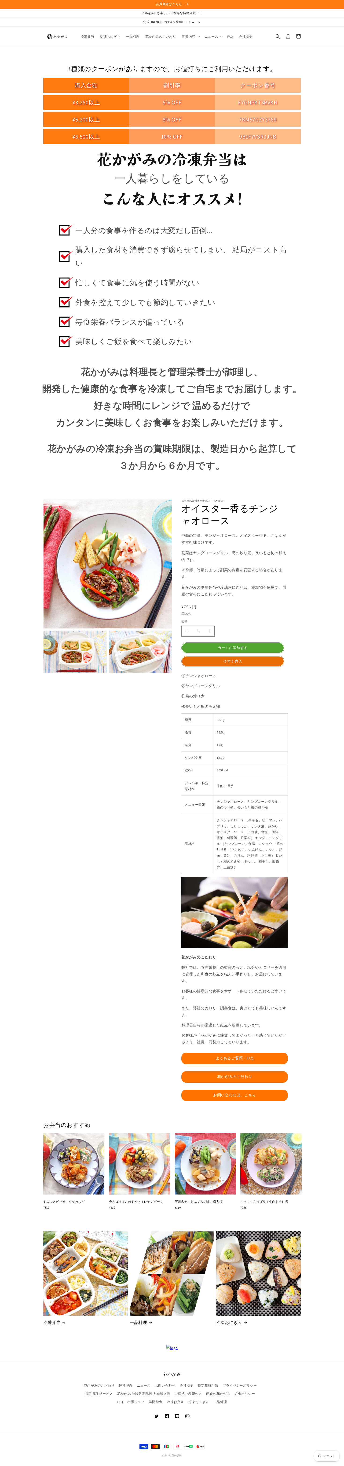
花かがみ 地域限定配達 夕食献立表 (143, 1394)
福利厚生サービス (99, 1394)
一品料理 (138, 1322)
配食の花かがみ (218, 1394)
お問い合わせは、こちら (234, 1095)
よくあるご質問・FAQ (235, 1058)
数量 (184, 622)
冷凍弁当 (52, 1322)
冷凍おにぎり (229, 1322)
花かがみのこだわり (234, 1076)
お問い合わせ (165, 1385)
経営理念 (125, 1385)
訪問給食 (155, 1402)
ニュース (143, 1385)
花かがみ (177, 1455)
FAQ (120, 1402)
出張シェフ (135, 1402)
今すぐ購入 (232, 661)
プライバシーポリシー (240, 1385)
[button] (190, 36)
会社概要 (186, 1385)
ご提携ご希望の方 (188, 1394)
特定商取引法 (208, 1385)
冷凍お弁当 (175, 1402)
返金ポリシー (244, 1394)
